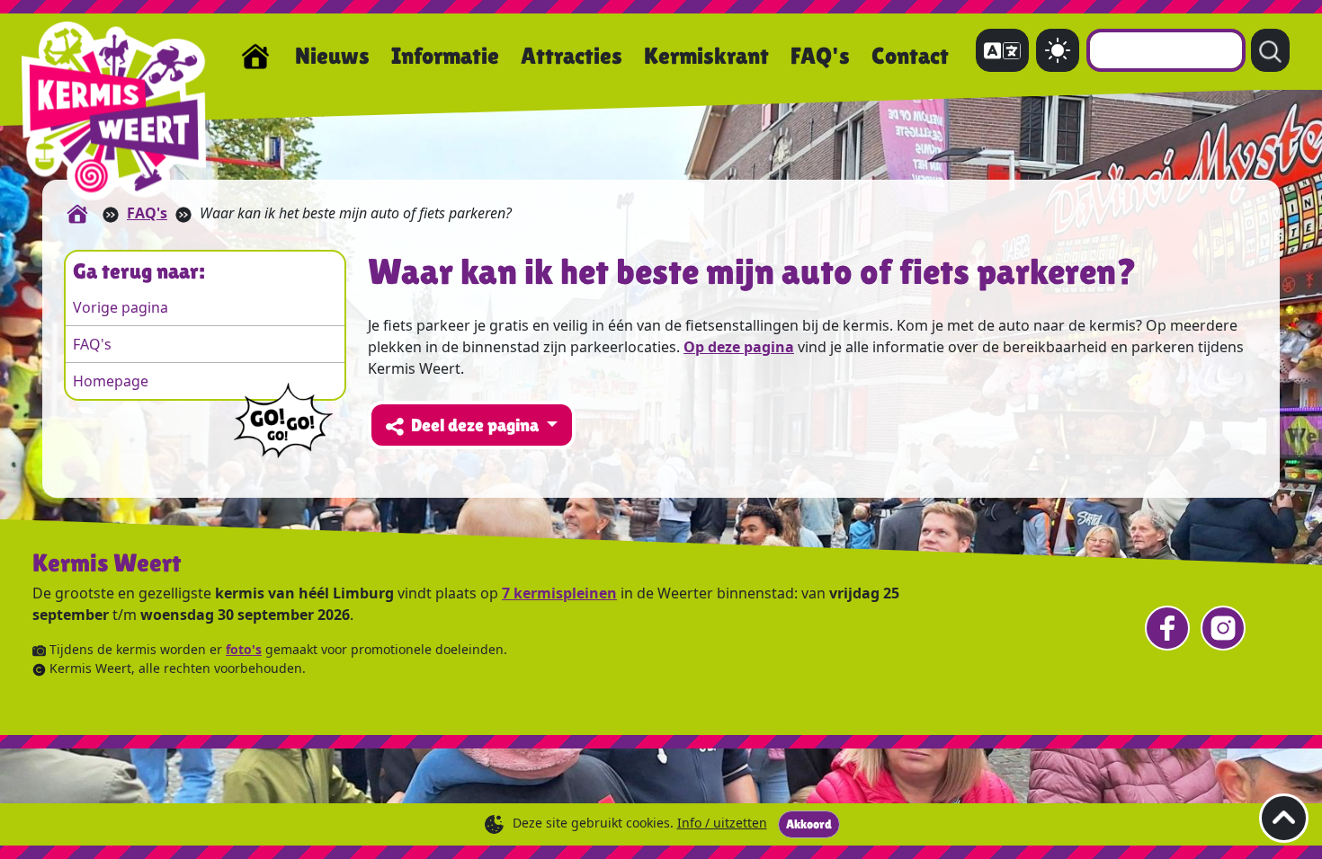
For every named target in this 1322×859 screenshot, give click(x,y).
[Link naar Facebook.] (1167, 628)
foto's (244, 649)
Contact (910, 55)
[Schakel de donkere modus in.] (1057, 50)
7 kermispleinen (559, 593)
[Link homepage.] (255, 57)
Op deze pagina (738, 347)
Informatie (445, 55)
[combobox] (1166, 50)
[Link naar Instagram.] (1223, 628)
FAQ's (820, 55)
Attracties (571, 55)
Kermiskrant (706, 55)
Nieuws (332, 55)
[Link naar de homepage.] (77, 213)
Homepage (110, 381)
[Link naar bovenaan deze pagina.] (1284, 818)
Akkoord (809, 824)
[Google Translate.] (1002, 50)
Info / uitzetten (722, 822)
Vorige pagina (120, 307)
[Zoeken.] (1270, 50)
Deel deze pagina (476, 425)
